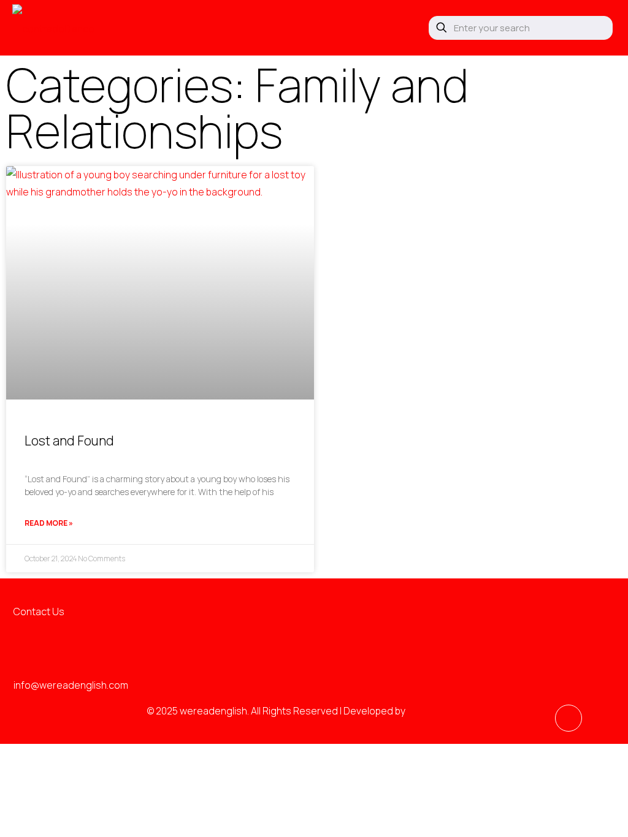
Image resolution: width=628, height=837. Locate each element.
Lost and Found (69, 440)
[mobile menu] (393, 27)
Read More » (49, 523)
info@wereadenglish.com (70, 685)
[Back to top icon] (568, 718)
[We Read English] (53, 27)
